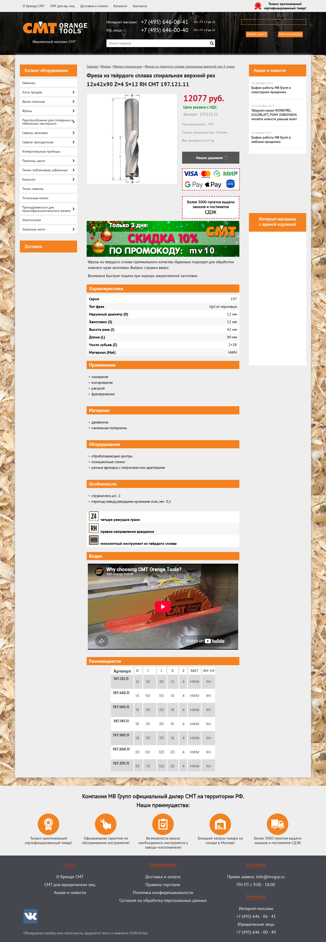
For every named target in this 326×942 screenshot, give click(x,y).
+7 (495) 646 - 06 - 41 (256, 916)
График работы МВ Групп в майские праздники (271, 139)
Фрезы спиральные (128, 66)
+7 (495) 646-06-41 (164, 22)
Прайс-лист (256, 34)
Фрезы (106, 66)
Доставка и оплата (94, 6)
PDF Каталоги (290, 34)
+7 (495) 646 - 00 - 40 (256, 932)
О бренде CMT (33, 6)
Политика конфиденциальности (163, 892)
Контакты (140, 6)
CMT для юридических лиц (69, 884)
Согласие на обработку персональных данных (163, 900)
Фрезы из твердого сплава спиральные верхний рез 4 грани (190, 66)
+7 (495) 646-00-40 (164, 30)
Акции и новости (270, 70)
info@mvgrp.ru (270, 876)
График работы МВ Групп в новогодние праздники (271, 90)
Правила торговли (163, 884)
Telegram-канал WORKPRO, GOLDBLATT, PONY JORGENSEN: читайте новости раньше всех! (274, 114)
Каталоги (120, 6)
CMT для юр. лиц (62, 6)
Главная (92, 66)
